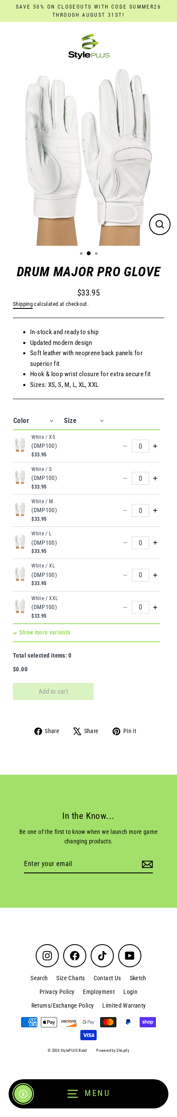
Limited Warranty (124, 1005)
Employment (99, 991)
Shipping (23, 304)
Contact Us (107, 978)
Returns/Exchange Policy (62, 1005)
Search (39, 978)
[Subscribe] (146, 864)
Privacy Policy (57, 991)
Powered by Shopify (112, 1050)
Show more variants (44, 632)
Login (130, 991)
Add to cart (53, 691)
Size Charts (70, 978)
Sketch (138, 978)
